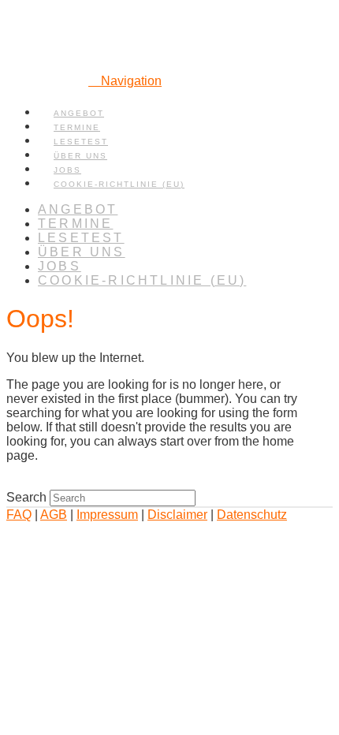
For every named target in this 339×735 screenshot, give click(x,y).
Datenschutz (252, 514)
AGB (53, 514)
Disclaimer (177, 514)
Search (26, 497)
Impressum (107, 514)
